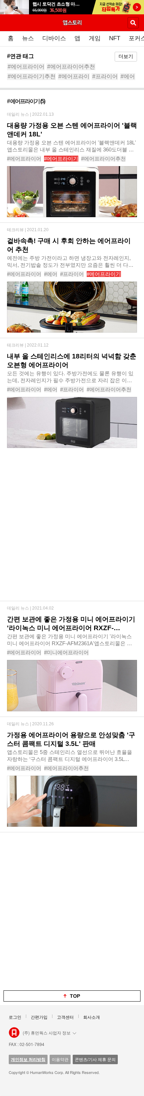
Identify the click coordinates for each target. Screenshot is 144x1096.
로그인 (15, 1017)
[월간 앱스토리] (72, 22)
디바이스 (54, 38)
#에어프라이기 (61, 159)
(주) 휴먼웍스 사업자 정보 (47, 1032)
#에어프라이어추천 (71, 67)
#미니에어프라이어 (66, 652)
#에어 (128, 76)
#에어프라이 (73, 76)
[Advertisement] (72, 529)
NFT (114, 38)
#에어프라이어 (26, 67)
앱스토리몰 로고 (14, 1032)
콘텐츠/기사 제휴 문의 (95, 1059)
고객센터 (65, 1017)
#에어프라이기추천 (32, 76)
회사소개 (91, 1017)
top (75, 996)
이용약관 (60, 1059)
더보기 (125, 56)
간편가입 (39, 1017)
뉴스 (28, 38)
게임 (95, 38)
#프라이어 (105, 76)
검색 (133, 22)
